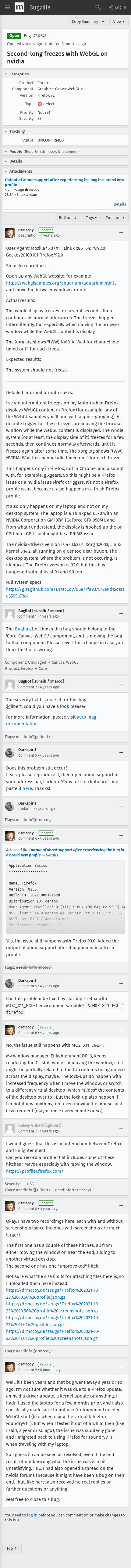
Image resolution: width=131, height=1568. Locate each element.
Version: (27, 95)
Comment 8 (27, 1209)
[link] (65, 897)
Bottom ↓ (68, 217)
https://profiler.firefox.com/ (35, 1171)
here (27, 788)
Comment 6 (27, 1033)
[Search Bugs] (98, 7)
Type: (29, 104)
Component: (23, 89)
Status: (28, 140)
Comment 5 (27, 986)
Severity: (26, 118)
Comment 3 (27, 755)
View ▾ (119, 21)
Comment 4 (27, 838)
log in (32, 1515)
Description (27, 235)
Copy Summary (85, 21)
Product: (26, 83)
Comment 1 (27, 616)
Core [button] (43, 83)
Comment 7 (27, 1131)
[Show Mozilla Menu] (19, 7)
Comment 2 (27, 687)
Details (120, 204)
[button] (117, 7)
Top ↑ (12, 1548)
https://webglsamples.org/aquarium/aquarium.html (60, 283)
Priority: (27, 112)
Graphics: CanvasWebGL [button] (60, 89)
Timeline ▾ (115, 217)
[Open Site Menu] (7, 7)
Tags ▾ (91, 217)
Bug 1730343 (35, 35)
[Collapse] (121, 233)
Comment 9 (27, 1370)
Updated (25, 809)
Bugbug (23, 629)
